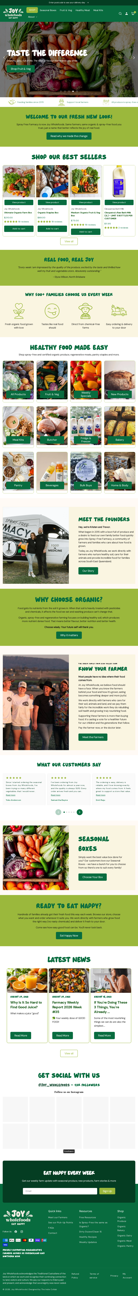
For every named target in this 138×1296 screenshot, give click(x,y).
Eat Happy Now (69, 935)
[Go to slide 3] (69, 812)
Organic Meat (124, 1240)
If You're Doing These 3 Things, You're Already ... (110, 1007)
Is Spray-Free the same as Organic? (93, 1224)
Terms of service (94, 1275)
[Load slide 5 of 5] (77, 91)
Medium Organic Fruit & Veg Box (85, 214)
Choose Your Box (92, 877)
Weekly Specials (86, 394)
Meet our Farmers (57, 1217)
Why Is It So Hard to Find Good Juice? (26, 1004)
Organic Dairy (124, 1235)
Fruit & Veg (52, 394)
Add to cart (19, 228)
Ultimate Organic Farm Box (18, 212)
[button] (32, 10)
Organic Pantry (125, 1246)
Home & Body (119, 485)
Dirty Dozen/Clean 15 (90, 1231)
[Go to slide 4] (71, 812)
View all (69, 241)
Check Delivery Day (74, 69)
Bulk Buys (86, 485)
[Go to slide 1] (64, 812)
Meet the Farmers (92, 737)
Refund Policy (75, 1275)
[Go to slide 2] (66, 812)
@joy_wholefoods (54, 1084)
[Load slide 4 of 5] (73, 91)
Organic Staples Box (48, 212)
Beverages (52, 485)
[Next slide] (134, 58)
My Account (127, 1275)
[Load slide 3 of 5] (69, 91)
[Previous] (58, 812)
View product (19, 202)
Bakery (119, 440)
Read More (20, 1035)
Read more (10, 795)
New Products (119, 394)
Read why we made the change (69, 136)
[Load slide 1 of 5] (61, 91)
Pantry (18, 485)
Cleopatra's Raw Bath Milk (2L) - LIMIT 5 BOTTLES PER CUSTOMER (118, 215)
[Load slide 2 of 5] (65, 91)
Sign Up (107, 1191)
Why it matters (69, 635)
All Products (18, 394)
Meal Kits (18, 440)
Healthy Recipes (88, 1237)
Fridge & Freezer (86, 440)
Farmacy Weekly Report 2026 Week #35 (67, 1007)
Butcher (52, 440)
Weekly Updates (88, 1242)
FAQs (51, 1227)
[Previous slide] (4, 58)
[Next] (80, 812)
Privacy (114, 1275)
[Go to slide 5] (74, 812)
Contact (52, 1233)
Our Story (88, 571)
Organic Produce (121, 1219)
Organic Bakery (121, 1228)
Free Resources (87, 1217)
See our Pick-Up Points (60, 1222)
